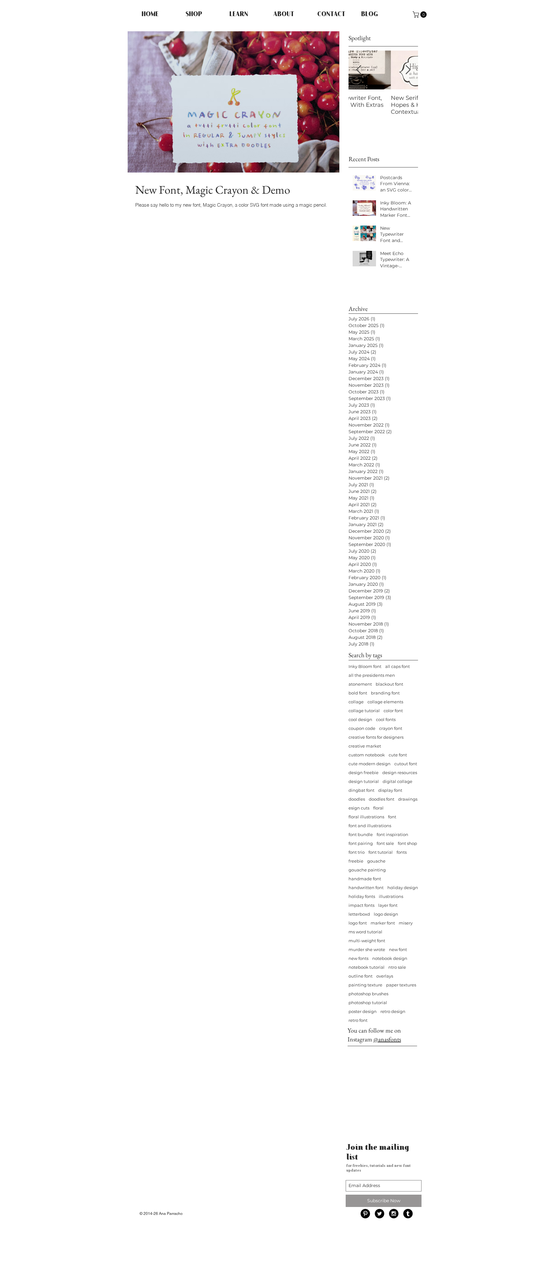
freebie (356, 861)
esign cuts (359, 807)
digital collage (397, 781)
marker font (383, 922)
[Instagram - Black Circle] (393, 1213)
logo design (386, 914)
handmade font (365, 878)
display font (390, 790)
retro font (358, 1020)
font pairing (361, 843)
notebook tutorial (367, 967)
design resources (399, 772)
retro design (392, 1011)
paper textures (401, 984)
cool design (360, 719)
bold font (358, 692)
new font (398, 949)
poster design (363, 1011)
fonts (402, 852)
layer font (387, 905)
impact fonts (361, 905)
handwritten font (366, 887)
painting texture (365, 984)
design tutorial (364, 781)
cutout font (405, 763)
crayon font (390, 728)
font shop (407, 843)
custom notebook (367, 754)
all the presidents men (372, 675)
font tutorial (380, 852)
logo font (358, 922)
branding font (385, 692)
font (392, 816)
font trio (357, 852)
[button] (420, 14)
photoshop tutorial (368, 1002)
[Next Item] (408, 70)
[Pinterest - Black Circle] (365, 1213)
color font (393, 710)
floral (378, 807)
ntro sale (397, 967)
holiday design (402, 887)
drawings (407, 799)
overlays (384, 976)
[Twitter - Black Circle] (379, 1213)
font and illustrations (370, 825)
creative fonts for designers (376, 737)
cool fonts (386, 719)
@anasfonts (387, 1039)
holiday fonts (362, 896)
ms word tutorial (365, 931)
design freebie (364, 772)
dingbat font (361, 790)
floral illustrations (366, 816)
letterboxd (359, 914)
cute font (398, 754)
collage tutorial (364, 710)
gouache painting (367, 869)
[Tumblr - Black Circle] (408, 1213)
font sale (385, 843)
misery (406, 922)
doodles (357, 799)
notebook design (389, 958)
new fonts (358, 958)
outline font (361, 976)
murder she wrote (367, 949)
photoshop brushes (368, 993)
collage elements (385, 701)
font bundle (361, 834)
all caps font (397, 666)
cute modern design (370, 763)
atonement (360, 684)
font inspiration (392, 834)
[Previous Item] (358, 70)
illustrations (391, 896)
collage (356, 701)
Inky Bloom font (365, 666)
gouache (376, 861)
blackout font (389, 684)
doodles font (381, 799)
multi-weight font (367, 940)
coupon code (362, 728)
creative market (365, 746)
